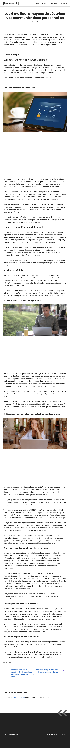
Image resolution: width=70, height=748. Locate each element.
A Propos (45, 3)
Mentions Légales (51, 734)
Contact (54, 3)
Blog (37, 3)
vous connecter (19, 697)
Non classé (9, 662)
